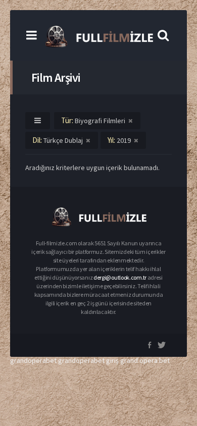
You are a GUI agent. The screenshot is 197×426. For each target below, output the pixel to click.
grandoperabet (33, 360)
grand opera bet (145, 360)
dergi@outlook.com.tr (119, 277)
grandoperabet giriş (88, 360)
